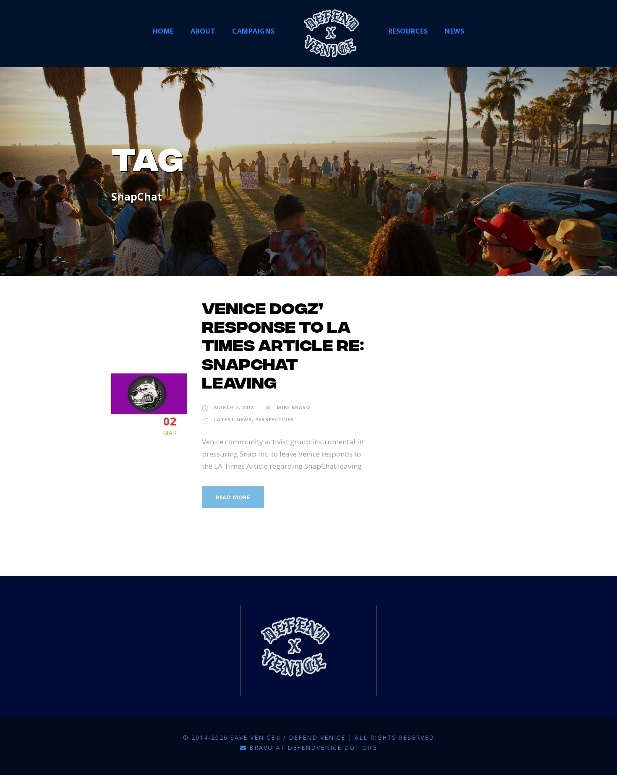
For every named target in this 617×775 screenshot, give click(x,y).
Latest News (233, 419)
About (203, 31)
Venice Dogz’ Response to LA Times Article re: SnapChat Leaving (283, 348)
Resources (408, 31)
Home (163, 31)
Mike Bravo (293, 407)
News (454, 31)
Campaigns (253, 31)
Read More (233, 497)
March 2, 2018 (234, 407)
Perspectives (274, 419)
